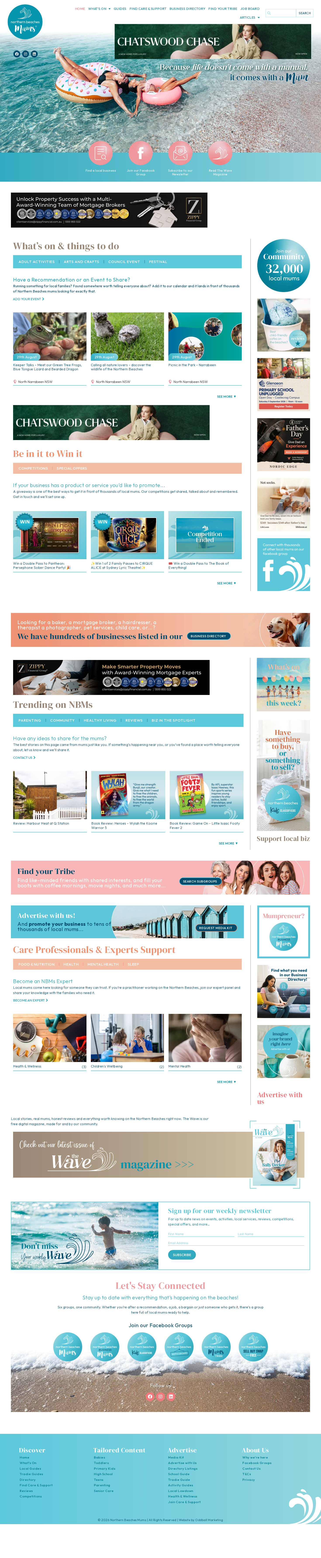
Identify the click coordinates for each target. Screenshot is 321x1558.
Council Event (124, 265)
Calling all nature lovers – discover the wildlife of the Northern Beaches (121, 371)
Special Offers (72, 472)
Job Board (250, 9)
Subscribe (182, 1259)
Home (80, 9)
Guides (120, 9)
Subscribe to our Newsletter (180, 172)
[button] (227, 400)
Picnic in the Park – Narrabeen (192, 369)
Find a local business (101, 170)
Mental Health (103, 968)
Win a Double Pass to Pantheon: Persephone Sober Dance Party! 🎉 (42, 569)
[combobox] (281, 13)
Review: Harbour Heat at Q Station (41, 827)
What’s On (97, 9)
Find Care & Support (148, 9)
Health (71, 968)
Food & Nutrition (37, 968)
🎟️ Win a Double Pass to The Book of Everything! (198, 569)
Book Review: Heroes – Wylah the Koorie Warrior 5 (124, 829)
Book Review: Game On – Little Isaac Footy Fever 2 (205, 829)
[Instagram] (25, 53)
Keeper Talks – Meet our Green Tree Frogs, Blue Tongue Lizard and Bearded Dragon (47, 371)
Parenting (30, 724)
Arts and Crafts (81, 265)
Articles (247, 17)
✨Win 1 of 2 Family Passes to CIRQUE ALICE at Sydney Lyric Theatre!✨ (122, 569)
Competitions (33, 472)
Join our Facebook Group (141, 172)
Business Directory (187, 9)
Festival (158, 265)
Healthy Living (100, 724)
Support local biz (283, 842)
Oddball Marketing (209, 1524)
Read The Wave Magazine (220, 172)
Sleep (133, 968)
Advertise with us (280, 1102)
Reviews (134, 724)
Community (62, 724)
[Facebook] (16, 53)
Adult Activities (37, 265)
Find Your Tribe (222, 9)
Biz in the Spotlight (174, 724)
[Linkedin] (34, 53)
